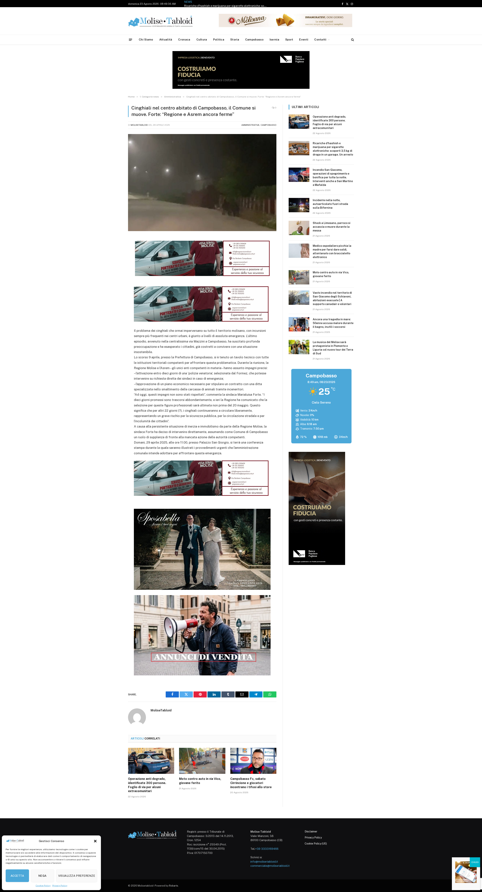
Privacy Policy (59, 885)
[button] (95, 841)
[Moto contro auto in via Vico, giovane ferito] (202, 761)
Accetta (17, 875)
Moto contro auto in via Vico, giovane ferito (200, 781)
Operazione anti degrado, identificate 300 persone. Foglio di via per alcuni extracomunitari (147, 785)
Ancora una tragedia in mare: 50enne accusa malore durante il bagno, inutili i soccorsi (333, 323)
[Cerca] (352, 39)
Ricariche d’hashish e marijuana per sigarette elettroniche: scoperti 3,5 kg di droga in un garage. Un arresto (333, 149)
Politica (218, 39)
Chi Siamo (146, 39)
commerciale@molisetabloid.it (270, 865)
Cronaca (184, 39)
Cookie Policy (43, 885)
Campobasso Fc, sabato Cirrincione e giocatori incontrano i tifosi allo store (251, 783)
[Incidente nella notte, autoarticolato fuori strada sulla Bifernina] (299, 205)
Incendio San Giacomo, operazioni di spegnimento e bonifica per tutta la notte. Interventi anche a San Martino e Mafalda (226, 5)
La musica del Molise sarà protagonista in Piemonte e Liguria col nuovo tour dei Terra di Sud (333, 348)
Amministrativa (250, 125)
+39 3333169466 (266, 848)
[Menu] (130, 39)
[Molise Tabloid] (165, 21)
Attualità (165, 39)
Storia (234, 39)
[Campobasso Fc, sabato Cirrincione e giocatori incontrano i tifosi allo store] (253, 761)
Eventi (303, 39)
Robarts (173, 885)
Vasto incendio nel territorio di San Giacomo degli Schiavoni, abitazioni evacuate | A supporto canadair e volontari (332, 298)
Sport (289, 39)
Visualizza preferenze (76, 875)
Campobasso (254, 39)
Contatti (320, 39)
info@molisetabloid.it (264, 861)
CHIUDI (475, 862)
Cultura (201, 39)
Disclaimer (311, 831)
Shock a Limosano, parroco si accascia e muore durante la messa (331, 226)
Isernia (274, 39)
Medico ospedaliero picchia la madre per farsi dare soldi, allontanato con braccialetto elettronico (332, 251)
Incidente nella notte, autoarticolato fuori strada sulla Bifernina (330, 204)
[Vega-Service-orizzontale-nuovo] (201, 320)
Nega (42, 875)
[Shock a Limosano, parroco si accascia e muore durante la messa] (299, 228)
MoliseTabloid (139, 125)
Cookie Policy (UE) (316, 843)
